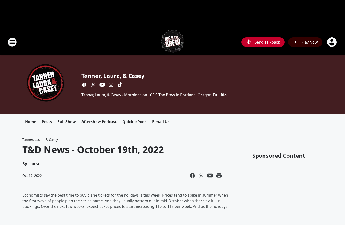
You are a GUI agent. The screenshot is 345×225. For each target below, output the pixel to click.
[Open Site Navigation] (12, 42)
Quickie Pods (134, 121)
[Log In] (332, 42)
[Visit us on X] (93, 85)
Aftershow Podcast (99, 121)
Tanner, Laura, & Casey (113, 76)
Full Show (67, 121)
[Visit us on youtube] (102, 85)
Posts (47, 121)
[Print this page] (219, 175)
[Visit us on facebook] (84, 85)
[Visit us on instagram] (111, 85)
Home (30, 121)
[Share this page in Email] (210, 175)
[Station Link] (172, 42)
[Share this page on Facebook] (192, 175)
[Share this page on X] (201, 175)
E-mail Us (160, 121)
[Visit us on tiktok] (120, 85)
